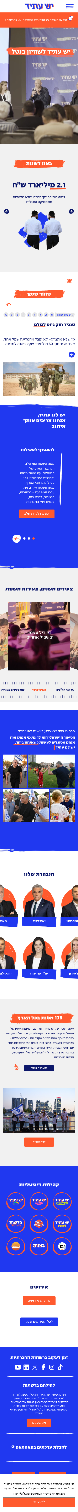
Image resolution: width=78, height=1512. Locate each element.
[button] (6, 211)
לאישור (39, 1502)
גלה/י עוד (20, 1493)
